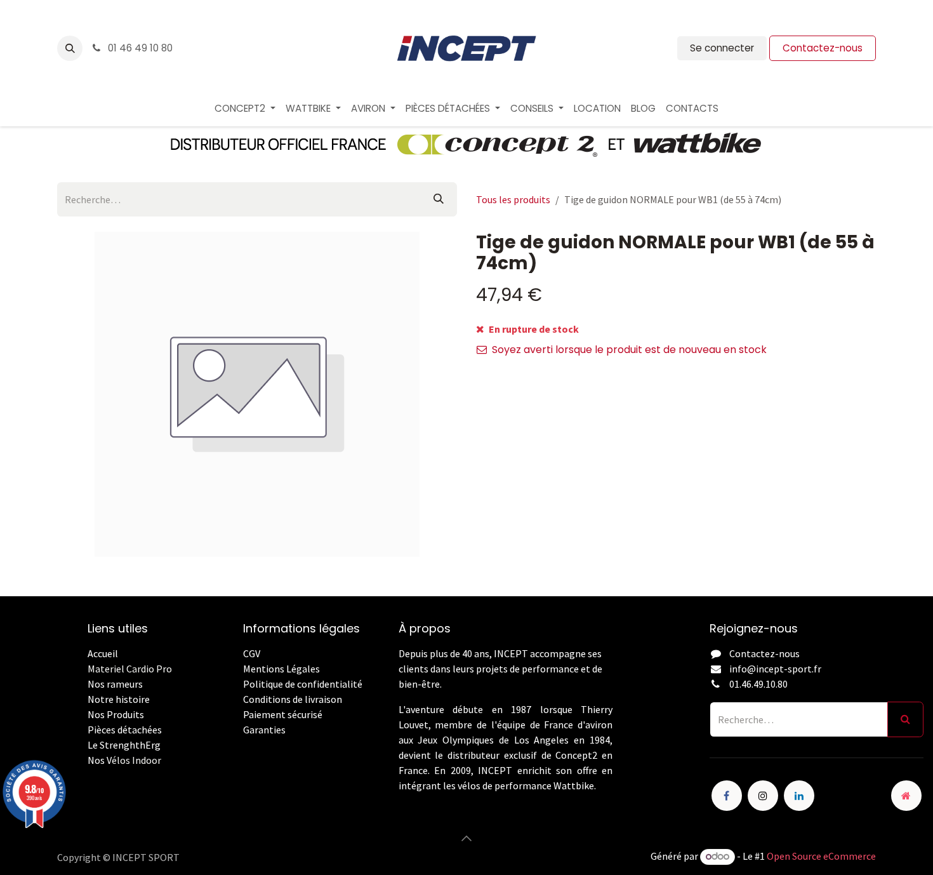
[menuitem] (245, 109)
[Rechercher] (438, 199)
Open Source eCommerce (821, 856)
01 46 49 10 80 (139, 48)
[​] (244, 744)
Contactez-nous (823, 48)
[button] (70, 48)
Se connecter (722, 48)
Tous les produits (513, 199)
